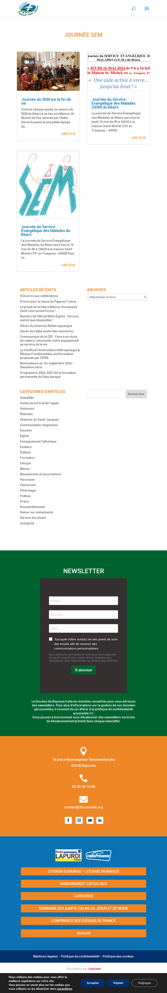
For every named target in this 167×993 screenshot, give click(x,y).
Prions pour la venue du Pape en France (48, 301)
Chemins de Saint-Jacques (39, 419)
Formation (27, 457)
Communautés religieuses (39, 425)
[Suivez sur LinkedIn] (99, 820)
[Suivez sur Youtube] (90, 820)
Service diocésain (33, 517)
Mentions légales (45, 956)
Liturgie (25, 463)
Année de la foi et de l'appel (39, 403)
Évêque (25, 452)
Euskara (26, 447)
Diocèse (26, 430)
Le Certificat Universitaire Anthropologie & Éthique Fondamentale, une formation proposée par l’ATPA (50, 354)
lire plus (68, 134)
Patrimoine (28, 485)
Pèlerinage (28, 490)
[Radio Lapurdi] (70, 860)
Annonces (27, 408)
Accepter (93, 983)
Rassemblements (32, 507)
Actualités (27, 397)
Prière (24, 501)
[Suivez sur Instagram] (79, 820)
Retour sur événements (36, 512)
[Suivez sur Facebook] (68, 820)
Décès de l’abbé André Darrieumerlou (46, 331)
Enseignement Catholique (38, 441)
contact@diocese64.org (83, 807)
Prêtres (25, 496)
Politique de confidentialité (80, 956)
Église (24, 436)
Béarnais (26, 414)
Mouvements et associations (40, 474)
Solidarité (27, 523)
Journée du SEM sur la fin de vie (46, 101)
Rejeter (118, 983)
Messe (25, 469)
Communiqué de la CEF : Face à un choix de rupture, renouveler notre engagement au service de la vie (49, 340)
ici (91, 713)
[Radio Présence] (99, 860)
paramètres (64, 989)
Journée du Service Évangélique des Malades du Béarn (45, 230)
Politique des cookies (118, 956)
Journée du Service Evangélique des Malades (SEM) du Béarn (113, 103)
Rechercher (136, 394)
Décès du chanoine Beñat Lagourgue (46, 326)
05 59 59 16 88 (83, 787)
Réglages (144, 983)
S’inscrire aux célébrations (39, 296)
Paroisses (27, 479)
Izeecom (94, 968)
